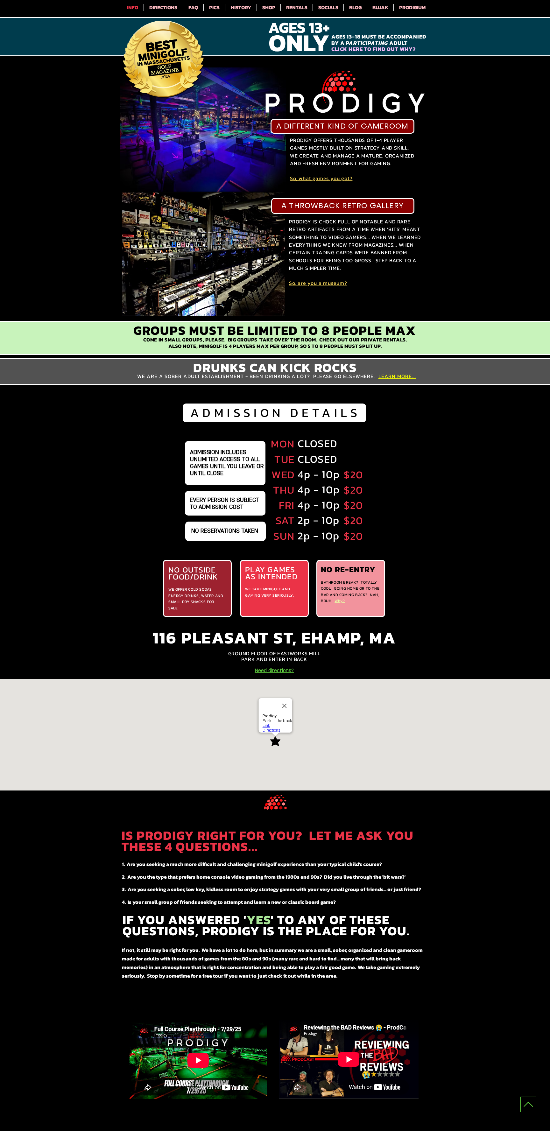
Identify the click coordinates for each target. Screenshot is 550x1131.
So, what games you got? (321, 178)
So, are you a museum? (318, 283)
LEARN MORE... (397, 376)
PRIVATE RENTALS (383, 339)
